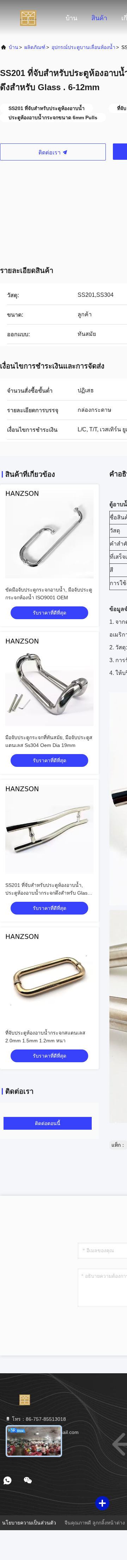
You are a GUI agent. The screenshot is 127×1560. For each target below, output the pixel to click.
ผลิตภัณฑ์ (35, 47)
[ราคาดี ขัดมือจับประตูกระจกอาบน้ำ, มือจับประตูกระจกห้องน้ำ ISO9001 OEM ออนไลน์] (49, 534)
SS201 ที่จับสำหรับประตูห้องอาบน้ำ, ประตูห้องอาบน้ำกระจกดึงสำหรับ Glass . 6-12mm (49, 893)
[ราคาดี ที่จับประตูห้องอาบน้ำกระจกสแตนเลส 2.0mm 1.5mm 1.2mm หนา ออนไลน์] (49, 977)
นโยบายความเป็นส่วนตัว (29, 1523)
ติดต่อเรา (50, 152)
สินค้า (99, 18)
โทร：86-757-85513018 (38, 1419)
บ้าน (71, 18)
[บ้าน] (28, 18)
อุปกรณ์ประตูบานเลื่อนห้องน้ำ (83, 47)
